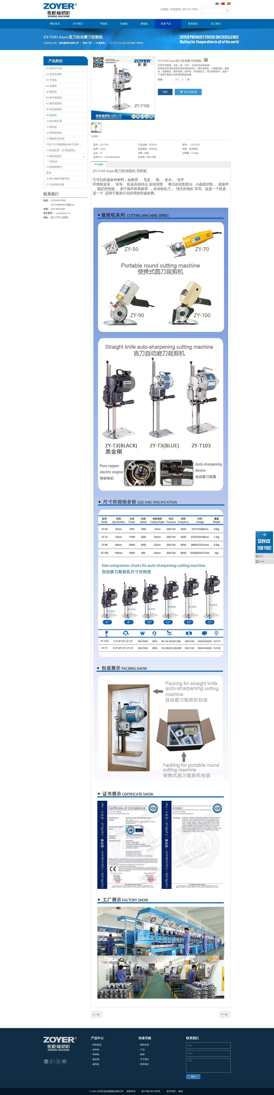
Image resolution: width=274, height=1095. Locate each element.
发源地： (142, 157)
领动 (180, 1091)
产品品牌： (143, 145)
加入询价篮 (190, 92)
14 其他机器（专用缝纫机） (61, 150)
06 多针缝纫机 (54, 97)
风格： (185, 149)
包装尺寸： (98, 157)
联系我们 (144, 1064)
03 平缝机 (51, 80)
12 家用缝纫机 (54, 132)
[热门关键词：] (227, 11)
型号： (96, 145)
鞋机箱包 (97, 1045)
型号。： (186, 145)
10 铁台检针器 (54, 121)
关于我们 (144, 1059)
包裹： (141, 153)
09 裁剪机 (51, 115)
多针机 (96, 1049)
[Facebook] (64, 1061)
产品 (142, 1049)
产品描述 (98, 164)
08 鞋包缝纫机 (54, 109)
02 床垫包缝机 (54, 74)
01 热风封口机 (54, 68)
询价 (165, 92)
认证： (96, 153)
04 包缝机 (51, 86)
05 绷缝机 (51, 91)
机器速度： (143, 149)
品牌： (96, 149)
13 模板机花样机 (55, 138)
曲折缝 (96, 1059)
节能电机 (53, 161)
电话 (261, 556)
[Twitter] (58, 1061)
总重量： (186, 153)
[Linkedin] (46, 1061)
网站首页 (144, 1045)
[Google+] (52, 1061)
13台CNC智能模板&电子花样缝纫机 (66, 144)
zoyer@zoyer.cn (62, 213)
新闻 (142, 1054)
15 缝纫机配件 (54, 156)
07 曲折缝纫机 (54, 103)
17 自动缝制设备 (55, 184)
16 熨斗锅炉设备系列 (58, 178)
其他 (48, 172)
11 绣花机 (51, 127)
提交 (193, 1076)
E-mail (261, 561)
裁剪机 (96, 1064)
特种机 (96, 1054)
